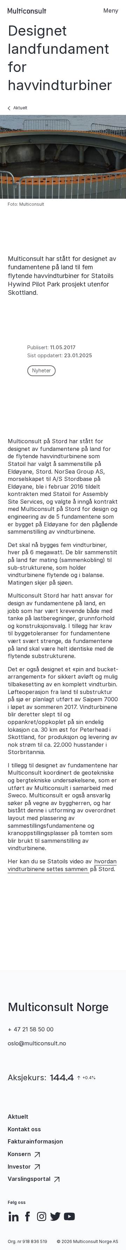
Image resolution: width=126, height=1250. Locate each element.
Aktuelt (20, 107)
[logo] (27, 11)
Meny (110, 10)
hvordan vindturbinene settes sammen (62, 865)
